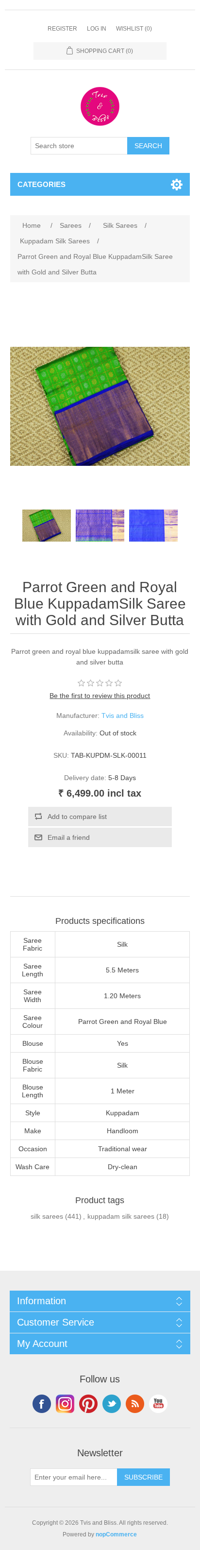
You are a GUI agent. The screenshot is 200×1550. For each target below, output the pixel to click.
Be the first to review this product (100, 695)
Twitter (111, 1404)
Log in (96, 28)
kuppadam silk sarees (120, 1216)
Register (62, 28)
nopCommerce (116, 1534)
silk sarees (47, 1216)
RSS (135, 1404)
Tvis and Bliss (122, 715)
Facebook (42, 1404)
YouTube (158, 1404)
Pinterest (88, 1404)
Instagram (65, 1404)
